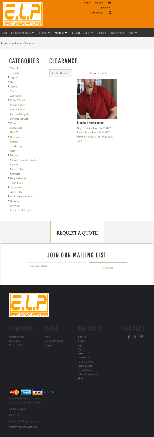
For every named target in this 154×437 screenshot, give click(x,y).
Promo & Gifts (17, 105)
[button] (106, 7)
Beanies (14, 142)
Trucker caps (16, 146)
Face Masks (16, 128)
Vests (13, 91)
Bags (12, 82)
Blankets (14, 201)
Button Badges (17, 109)
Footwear (14, 155)
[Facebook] (129, 337)
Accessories (16, 187)
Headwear (15, 137)
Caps (12, 151)
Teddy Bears (16, 183)
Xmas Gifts (16, 192)
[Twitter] (135, 337)
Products (16, 43)
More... (81, 378)
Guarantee (14, 341)
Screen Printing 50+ (87, 136)
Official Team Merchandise (24, 160)
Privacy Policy (16, 345)
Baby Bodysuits (18, 178)
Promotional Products (21, 210)
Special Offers (17, 169)
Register (99, 2)
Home (4, 43)
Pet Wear (15, 206)
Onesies (14, 164)
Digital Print (83, 128)
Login (87, 2)
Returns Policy (16, 337)
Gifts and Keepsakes (20, 114)
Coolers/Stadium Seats (21, 196)
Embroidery (83, 132)
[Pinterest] (141, 337)
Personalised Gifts (19, 119)
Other (13, 123)
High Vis (15, 132)
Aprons (14, 86)
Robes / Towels (18, 100)
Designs (48, 345)
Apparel (14, 77)
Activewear (16, 96)
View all (14, 68)
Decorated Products (53, 341)
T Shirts (14, 73)
